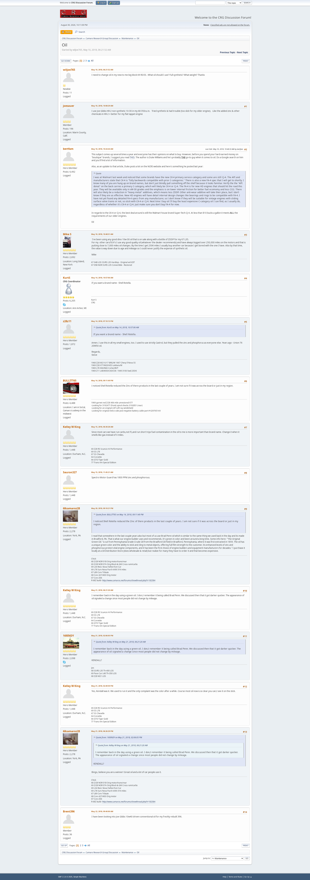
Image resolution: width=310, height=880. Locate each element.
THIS (132, 157)
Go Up (64, 845)
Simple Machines (80, 877)
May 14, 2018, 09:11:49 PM (102, 380)
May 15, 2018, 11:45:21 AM (102, 472)
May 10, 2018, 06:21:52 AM (102, 69)
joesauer (68, 106)
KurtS (66, 277)
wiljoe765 (69, 69)
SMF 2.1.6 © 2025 (65, 877)
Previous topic (227, 52)
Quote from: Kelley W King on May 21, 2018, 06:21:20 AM (121, 641)
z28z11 (67, 321)
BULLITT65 (69, 380)
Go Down (65, 61)
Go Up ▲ (248, 876)
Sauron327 (70, 472)
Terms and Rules (235, 876)
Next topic (242, 52)
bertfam (68, 149)
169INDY (68, 635)
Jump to (206, 858)
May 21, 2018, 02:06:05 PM (102, 635)
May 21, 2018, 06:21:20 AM (102, 590)
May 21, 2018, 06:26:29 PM (102, 731)
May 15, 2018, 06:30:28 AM (102, 427)
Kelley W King (71, 427)
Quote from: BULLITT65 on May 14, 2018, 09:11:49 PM (119, 514)
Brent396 (69, 811)
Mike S (67, 234)
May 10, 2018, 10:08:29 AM (102, 105)
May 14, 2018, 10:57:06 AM (102, 277)
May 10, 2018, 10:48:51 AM (102, 234)
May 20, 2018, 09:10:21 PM (102, 508)
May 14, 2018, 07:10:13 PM (102, 321)
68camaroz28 (71, 508)
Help (225, 876)
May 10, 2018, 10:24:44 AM (102, 149)
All (92, 60)
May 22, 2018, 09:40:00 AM (102, 811)
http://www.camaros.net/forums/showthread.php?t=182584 (128, 580)
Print (245, 61)
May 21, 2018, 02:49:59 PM (102, 686)
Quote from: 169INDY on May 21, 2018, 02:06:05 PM (119, 737)
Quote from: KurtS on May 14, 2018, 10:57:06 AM (117, 327)
